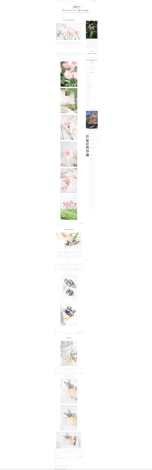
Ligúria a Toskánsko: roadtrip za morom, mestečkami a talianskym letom (91, 130)
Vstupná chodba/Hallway (91, 202)
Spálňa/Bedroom (91, 195)
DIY (91, 164)
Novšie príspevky (58, 462)
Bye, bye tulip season (69, 20)
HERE (69, 43)
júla (88, 89)
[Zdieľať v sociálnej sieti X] (79, 223)
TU (70, 54)
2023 (87, 102)
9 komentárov (56, 223)
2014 (87, 75)
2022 (87, 101)
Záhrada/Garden (65, 225)
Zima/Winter (91, 206)
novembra (89, 94)
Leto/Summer (91, 181)
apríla (88, 82)
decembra (89, 95)
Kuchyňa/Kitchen (91, 177)
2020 (87, 99)
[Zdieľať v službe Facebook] (78, 223)
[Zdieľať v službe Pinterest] (81, 223)
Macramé (68, 338)
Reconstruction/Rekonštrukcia (91, 193)
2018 (87, 96)
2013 (87, 74)
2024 (87, 103)
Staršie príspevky (80, 462)
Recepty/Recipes (91, 191)
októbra (89, 93)
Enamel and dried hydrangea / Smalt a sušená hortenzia (93, 147)
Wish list (91, 204)
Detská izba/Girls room (67, 333)
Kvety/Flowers (59, 225)
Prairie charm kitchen (92, 151)
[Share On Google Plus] (82, 223)
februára (89, 80)
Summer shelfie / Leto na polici (93, 143)
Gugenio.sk (66, 252)
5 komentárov (56, 456)
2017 (87, 79)
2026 (87, 106)
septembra (89, 92)
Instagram (73, 333)
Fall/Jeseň (91, 170)
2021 (87, 100)
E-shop (91, 168)
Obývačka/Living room (60, 458)
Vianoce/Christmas (91, 200)
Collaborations (60, 333)
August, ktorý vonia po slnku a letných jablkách (93, 140)
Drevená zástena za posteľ (93, 136)
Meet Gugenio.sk (69, 229)
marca (89, 81)
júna (88, 88)
